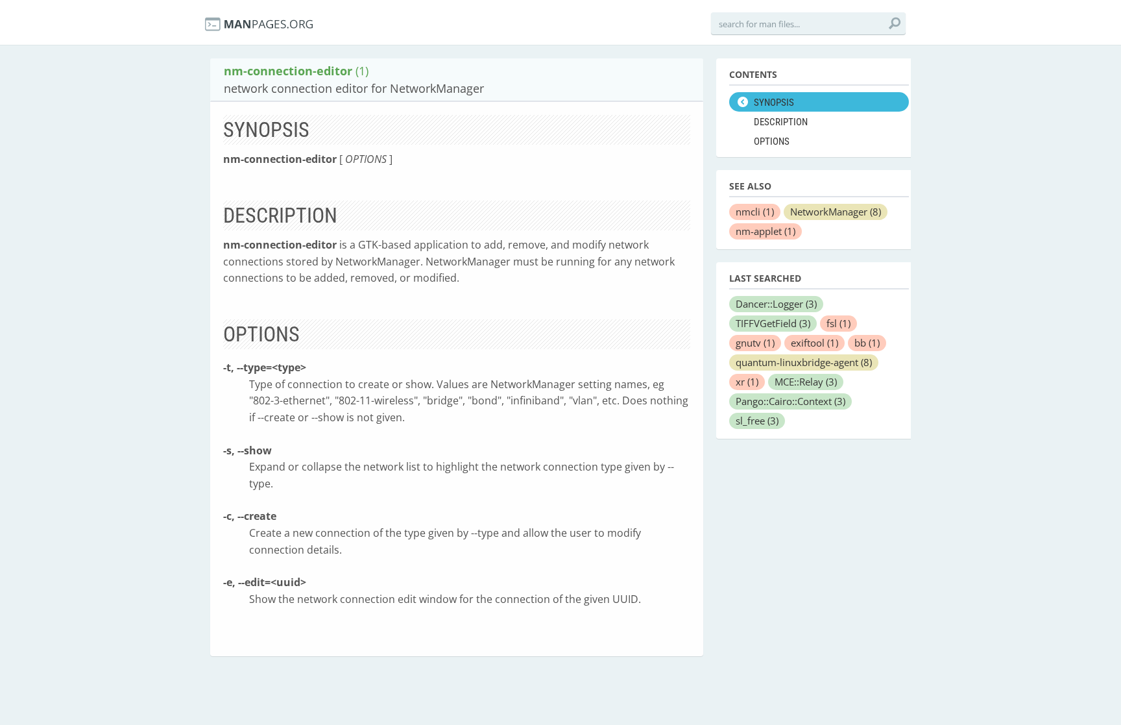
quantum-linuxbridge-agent (804, 362)
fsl (838, 323)
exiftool (814, 342)
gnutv (755, 342)
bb (867, 342)
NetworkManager (835, 211)
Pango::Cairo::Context (790, 401)
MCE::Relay (806, 381)
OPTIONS (772, 141)
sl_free (757, 420)
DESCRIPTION (781, 122)
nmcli (755, 211)
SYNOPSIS (774, 102)
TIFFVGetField (773, 323)
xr (747, 381)
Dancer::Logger (776, 303)
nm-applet (765, 231)
